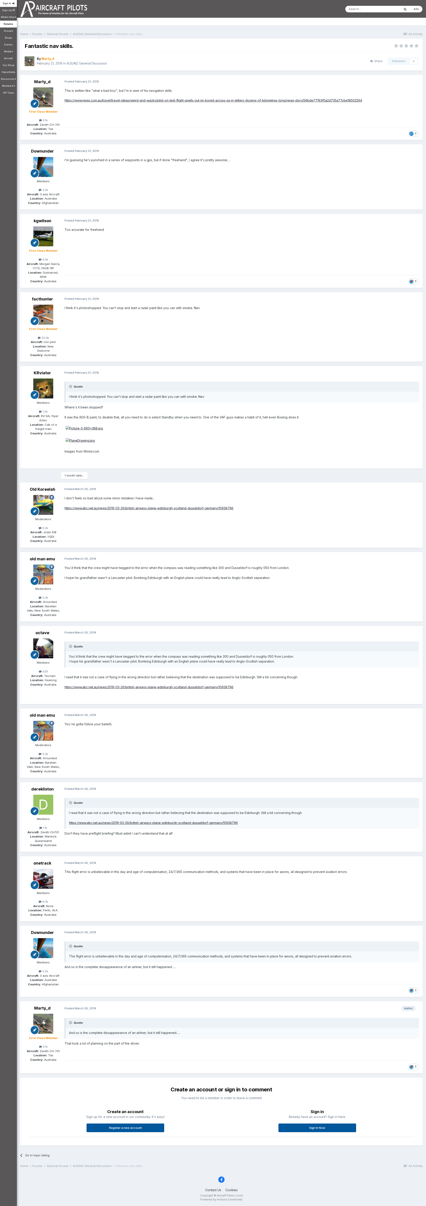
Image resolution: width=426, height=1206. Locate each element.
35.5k (45, 337)
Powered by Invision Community (221, 1199)
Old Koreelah (42, 489)
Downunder (42, 151)
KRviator (42, 373)
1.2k (45, 411)
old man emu (42, 559)
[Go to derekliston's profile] (43, 805)
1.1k (44, 827)
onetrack (42, 863)
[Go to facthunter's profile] (43, 315)
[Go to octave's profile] (43, 648)
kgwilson (42, 220)
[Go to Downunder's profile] (43, 167)
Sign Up (7, 10)
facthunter (42, 299)
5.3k (44, 597)
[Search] (405, 9)
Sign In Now (317, 1128)
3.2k (44, 190)
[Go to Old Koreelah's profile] (43, 505)
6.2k (44, 528)
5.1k (45, 120)
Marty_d (42, 81)
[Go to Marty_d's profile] (29, 61)
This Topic (387, 9)
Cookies (231, 1190)
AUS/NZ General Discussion (87, 63)
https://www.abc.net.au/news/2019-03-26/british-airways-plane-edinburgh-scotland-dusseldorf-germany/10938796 (149, 508)
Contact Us (213, 1190)
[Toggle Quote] (71, 386)
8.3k (44, 901)
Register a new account (125, 1128)
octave (42, 632)
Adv (416, 9)
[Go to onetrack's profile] (43, 879)
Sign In (7, 3)
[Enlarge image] (84, 428)
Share (378, 61)
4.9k (44, 259)
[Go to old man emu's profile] (43, 574)
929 (45, 671)
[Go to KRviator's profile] (43, 388)
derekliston (42, 789)
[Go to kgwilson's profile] (43, 236)
